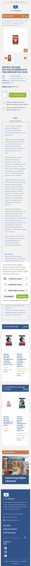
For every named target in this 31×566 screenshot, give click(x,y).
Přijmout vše (22, 296)
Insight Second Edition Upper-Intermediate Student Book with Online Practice (22, 423)
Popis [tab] (15, 118)
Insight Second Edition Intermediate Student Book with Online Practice (22, 360)
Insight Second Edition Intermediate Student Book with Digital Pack (8, 359)
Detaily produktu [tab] (16, 121)
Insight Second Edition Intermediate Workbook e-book (8, 421)
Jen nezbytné (8, 296)
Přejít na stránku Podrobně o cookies (15, 300)
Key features (9, 254)
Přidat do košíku (19, 95)
